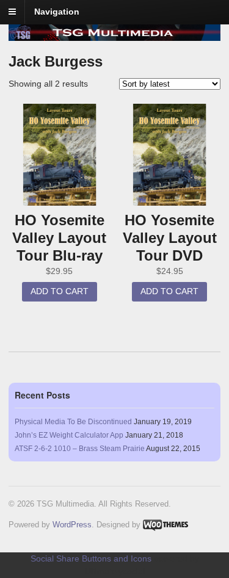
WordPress (72, 524)
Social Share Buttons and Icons (91, 558)
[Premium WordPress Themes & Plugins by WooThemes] (165, 524)
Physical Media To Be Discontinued (73, 421)
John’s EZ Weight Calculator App (69, 435)
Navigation (56, 11)
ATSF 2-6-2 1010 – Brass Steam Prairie (80, 448)
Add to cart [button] (60, 291)
